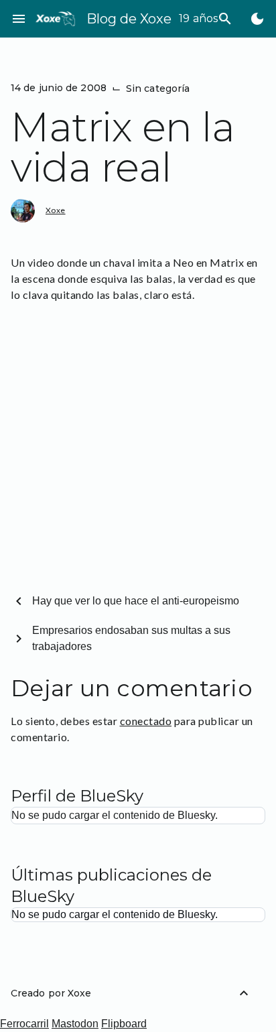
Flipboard (124, 1023)
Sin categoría (158, 88)
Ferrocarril (24, 1023)
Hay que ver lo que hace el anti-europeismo (135, 600)
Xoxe (56, 210)
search (225, 19)
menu (19, 19)
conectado (146, 720)
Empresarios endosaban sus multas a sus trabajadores (131, 638)
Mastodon (75, 1023)
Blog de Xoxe (128, 19)
